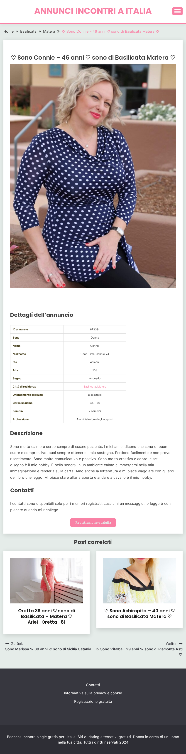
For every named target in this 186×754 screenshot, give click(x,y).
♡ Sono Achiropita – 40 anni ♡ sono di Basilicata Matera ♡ (139, 614)
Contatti (93, 685)
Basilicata (89, 386)
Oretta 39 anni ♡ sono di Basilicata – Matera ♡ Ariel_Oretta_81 (46, 616)
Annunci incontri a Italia (93, 11)
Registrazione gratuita (93, 522)
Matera (101, 386)
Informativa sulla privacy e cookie (93, 693)
